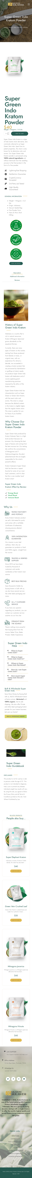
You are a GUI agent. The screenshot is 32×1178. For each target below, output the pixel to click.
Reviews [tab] (17, 280)
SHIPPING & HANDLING (15, 1151)
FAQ (14, 1148)
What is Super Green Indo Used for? (16, 658)
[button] (17, 651)
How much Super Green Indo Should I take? (16, 677)
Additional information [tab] (17, 276)
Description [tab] (17, 273)
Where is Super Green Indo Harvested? (17, 664)
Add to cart (20, 133)
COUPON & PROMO (15, 1156)
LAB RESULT (14, 1145)
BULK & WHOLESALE (14, 1142)
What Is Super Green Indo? (15, 652)
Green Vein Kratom (18, 396)
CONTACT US (15, 1139)
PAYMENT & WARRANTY (15, 1154)
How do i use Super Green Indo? (17, 670)
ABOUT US (15, 1136)
